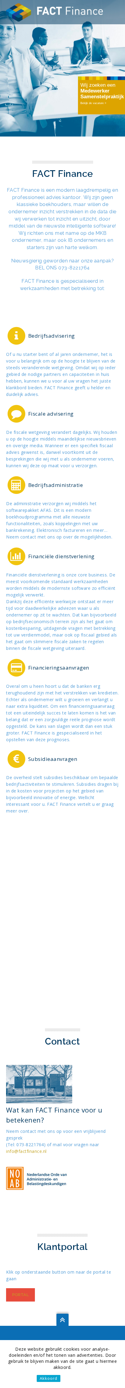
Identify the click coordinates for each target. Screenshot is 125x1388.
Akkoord (48, 1378)
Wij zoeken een (102, 91)
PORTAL (20, 1294)
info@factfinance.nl (26, 1151)
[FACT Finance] (54, 12)
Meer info (75, 1378)
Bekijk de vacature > (93, 103)
